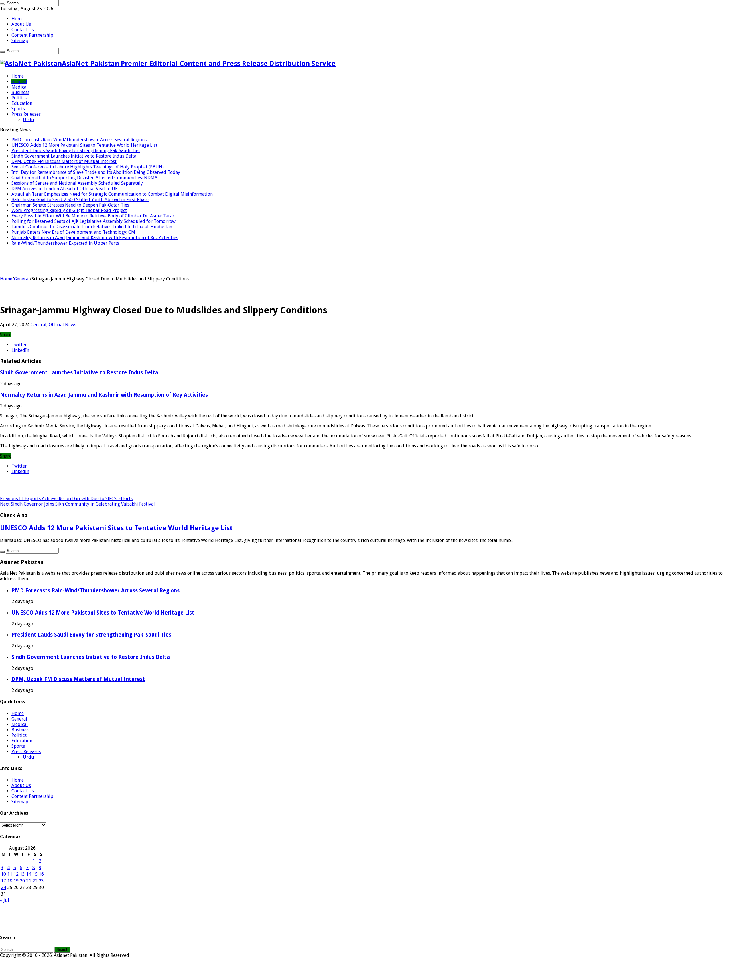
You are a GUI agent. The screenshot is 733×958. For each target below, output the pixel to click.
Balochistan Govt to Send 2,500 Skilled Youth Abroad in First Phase (80, 199)
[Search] (2, 4)
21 (28, 881)
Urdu (28, 119)
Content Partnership (32, 35)
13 (22, 874)
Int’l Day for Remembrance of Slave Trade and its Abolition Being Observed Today (95, 172)
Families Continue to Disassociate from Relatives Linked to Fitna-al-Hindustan (91, 226)
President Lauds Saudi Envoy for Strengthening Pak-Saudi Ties (75, 150)
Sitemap (19, 40)
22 (35, 881)
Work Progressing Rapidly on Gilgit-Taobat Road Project (69, 210)
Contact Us (22, 29)
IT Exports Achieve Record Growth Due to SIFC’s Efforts (66, 498)
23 (41, 881)
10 (3, 874)
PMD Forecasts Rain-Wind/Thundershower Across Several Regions (79, 139)
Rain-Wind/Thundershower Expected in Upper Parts (65, 243)
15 (35, 874)
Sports (18, 108)
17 (3, 881)
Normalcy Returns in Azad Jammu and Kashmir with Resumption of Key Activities (94, 237)
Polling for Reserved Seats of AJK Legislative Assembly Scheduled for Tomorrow (93, 221)
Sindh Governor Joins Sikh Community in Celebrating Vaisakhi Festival (77, 504)
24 (3, 887)
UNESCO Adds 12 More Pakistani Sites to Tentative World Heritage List (84, 145)
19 (16, 881)
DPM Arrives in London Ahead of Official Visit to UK (64, 188)
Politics (19, 98)
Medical (19, 87)
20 (22, 881)
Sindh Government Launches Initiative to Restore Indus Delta (73, 156)
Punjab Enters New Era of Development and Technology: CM (73, 232)
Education (21, 103)
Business (20, 92)
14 (28, 874)
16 (41, 874)
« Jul (4, 900)
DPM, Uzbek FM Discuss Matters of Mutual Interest (64, 161)
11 (9, 874)
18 (9, 881)
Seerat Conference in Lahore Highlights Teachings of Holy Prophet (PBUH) (87, 167)
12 (16, 874)
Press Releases (26, 114)
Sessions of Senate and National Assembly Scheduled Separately (77, 183)
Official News (62, 324)
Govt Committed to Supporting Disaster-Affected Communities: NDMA (84, 177)
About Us (21, 24)
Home (17, 18)
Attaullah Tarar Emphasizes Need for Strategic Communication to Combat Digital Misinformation (112, 194)
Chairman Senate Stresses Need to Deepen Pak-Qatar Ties (70, 205)
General (19, 81)
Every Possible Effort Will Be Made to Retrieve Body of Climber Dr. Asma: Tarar (92, 216)
